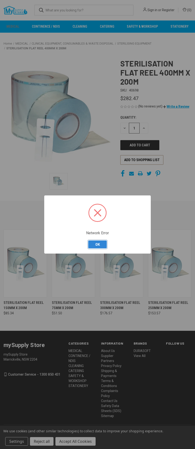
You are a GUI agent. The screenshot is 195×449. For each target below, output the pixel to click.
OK (97, 244)
